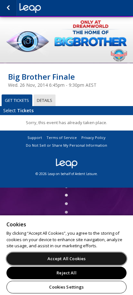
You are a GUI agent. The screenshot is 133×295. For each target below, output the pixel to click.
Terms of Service (61, 137)
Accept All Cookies (66, 258)
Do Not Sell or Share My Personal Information (66, 145)
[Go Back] (8, 8)
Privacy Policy (93, 137)
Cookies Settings (66, 287)
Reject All (66, 273)
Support (34, 137)
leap (51, 8)
